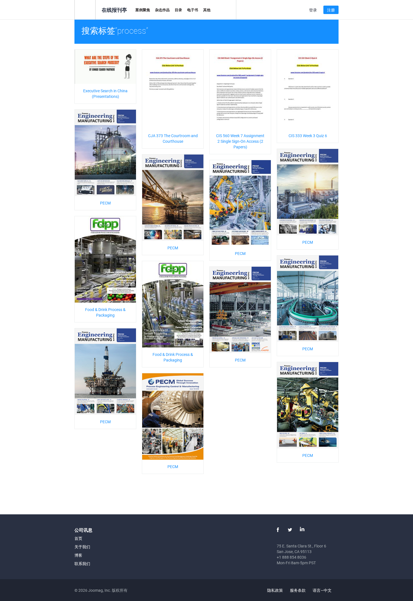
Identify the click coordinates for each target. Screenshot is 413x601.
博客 (78, 555)
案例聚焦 (142, 9)
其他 (206, 9)
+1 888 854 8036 (291, 557)
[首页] (85, 9)
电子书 (192, 9)
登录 (313, 10)
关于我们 (82, 546)
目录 (178, 9)
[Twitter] (290, 529)
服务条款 (298, 590)
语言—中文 (322, 590)
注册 (331, 10)
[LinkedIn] (302, 529)
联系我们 (82, 563)
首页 (78, 538)
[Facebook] (277, 529)
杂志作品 (162, 9)
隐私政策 (275, 590)
